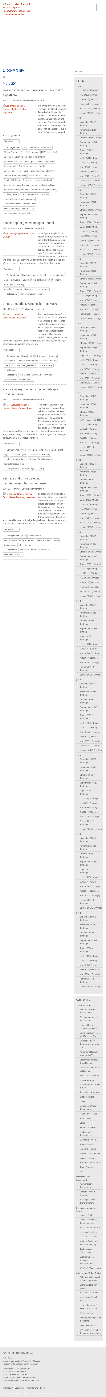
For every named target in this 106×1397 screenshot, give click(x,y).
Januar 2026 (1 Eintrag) (90, 113)
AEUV (24, 147)
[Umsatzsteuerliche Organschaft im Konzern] (19, 324)
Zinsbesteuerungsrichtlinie (44, 190)
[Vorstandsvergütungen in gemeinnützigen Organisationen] (19, 415)
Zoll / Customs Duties (89, 1075)
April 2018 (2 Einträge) (89, 658)
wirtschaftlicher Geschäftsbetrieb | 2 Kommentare (26, 289)
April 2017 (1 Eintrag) (89, 737)
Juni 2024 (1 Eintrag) (89, 231)
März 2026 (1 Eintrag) (89, 104)
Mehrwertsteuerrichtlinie (15, 176)
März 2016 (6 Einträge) (90, 817)
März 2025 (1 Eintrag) (89, 176)
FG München (41, 356)
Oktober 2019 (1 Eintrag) (91, 552)
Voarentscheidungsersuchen (17, 190)
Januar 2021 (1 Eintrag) (90, 455)
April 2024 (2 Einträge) (89, 240)
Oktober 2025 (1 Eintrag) (91, 138)
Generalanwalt (10, 166)
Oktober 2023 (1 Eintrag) (91, 279)
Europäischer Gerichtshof (33, 157)
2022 (78, 323)
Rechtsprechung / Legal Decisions (19, 208)
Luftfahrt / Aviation (88, 1237)
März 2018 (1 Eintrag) (89, 662)
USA (82, 1172)
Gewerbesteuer (26, 166)
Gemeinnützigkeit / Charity (32, 294)
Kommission (40, 166)
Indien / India (85, 1118)
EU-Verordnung (32, 152)
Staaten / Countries (85, 1081)
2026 (78, 86)
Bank (24, 356)
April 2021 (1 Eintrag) (89, 438)
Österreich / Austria (89, 1140)
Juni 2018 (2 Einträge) (89, 649)
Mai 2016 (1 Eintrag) (89, 807)
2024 (78, 190)
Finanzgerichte (34, 536)
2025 (78, 118)
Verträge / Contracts (89, 1325)
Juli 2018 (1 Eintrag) (88, 644)
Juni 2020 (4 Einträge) (89, 504)
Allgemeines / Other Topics (88, 1273)
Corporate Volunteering (32, 450)
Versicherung (9, 370)
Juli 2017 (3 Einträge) (89, 723)
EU (22, 152)
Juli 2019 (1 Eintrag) (88, 569)
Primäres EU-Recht (12, 180)
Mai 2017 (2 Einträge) (89, 732)
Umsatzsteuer (46, 365)
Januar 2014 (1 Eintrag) (90, 987)
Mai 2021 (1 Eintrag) (89, 433)
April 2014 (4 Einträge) (89, 970)
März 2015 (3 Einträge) (90, 895)
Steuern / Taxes (83, 1005)
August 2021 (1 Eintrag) (90, 420)
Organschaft (9, 365)
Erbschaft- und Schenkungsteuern (19, 199)
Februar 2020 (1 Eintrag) (90, 522)
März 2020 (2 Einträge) (90, 518)
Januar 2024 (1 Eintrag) (90, 254)
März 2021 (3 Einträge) (90, 442)
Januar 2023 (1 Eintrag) (90, 318)
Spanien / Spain (87, 1158)
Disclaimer (19, 1388)
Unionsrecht (9, 185)
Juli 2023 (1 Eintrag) (88, 296)
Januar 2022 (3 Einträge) (91, 387)
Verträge (29, 545)
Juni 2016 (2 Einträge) (89, 803)
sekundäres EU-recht (44, 180)
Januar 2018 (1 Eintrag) (90, 675)
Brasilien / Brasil (87, 1097)
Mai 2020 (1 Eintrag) (89, 509)
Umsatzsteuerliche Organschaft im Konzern (31, 304)
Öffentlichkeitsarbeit (40, 280)
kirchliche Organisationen (15, 459)
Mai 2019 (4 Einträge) (89, 578)
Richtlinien (27, 180)
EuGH (55, 152)
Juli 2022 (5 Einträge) (89, 360)
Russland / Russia (88, 1149)
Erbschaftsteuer (11, 152)
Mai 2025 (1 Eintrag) (89, 167)
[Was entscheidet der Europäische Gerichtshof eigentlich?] (19, 116)
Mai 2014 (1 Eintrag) (89, 965)
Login (42, 1388)
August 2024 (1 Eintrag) (90, 222)
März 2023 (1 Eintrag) (89, 309)
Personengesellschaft (27, 365)
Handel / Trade (86, 1215)
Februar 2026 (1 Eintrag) (90, 108)
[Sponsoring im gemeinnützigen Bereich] (19, 244)
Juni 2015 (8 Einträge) (89, 882)
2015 (78, 834)
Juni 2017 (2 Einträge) (89, 727)
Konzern (53, 356)
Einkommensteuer (43, 147)
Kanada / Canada (87, 1127)
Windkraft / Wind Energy (90, 1268)
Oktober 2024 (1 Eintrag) (91, 210)
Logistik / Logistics (88, 1232)
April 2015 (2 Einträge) (89, 891)
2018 (78, 601)
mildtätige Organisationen (40, 459)
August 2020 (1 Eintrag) (90, 495)
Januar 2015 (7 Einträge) (91, 908)
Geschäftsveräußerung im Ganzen (19, 540)
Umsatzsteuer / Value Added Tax (19, 213)
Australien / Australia (89, 1092)
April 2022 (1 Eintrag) (89, 374)
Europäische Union (12, 157)
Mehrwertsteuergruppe (28, 361)
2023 (78, 259)
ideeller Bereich (39, 275)
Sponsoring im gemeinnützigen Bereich (29, 223)
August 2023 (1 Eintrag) (90, 291)
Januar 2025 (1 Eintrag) (90, 185)
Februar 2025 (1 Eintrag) (90, 181)
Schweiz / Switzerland (90, 1153)
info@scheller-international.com (23, 1377)
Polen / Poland (86, 1144)
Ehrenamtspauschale (55, 450)
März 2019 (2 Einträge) (90, 587)
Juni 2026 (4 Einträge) (89, 90)
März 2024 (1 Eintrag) (89, 245)
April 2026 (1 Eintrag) (89, 99)
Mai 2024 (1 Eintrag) (89, 236)
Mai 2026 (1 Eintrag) (89, 95)
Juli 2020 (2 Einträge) (89, 500)
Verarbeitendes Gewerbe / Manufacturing (87, 1260)
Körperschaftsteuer (12, 171)
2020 (78, 460)
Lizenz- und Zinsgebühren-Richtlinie (39, 171)
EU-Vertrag (46, 152)
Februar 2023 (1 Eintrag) (90, 314)
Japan (82, 1123)
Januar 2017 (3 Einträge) (91, 750)
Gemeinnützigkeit (18, 454)
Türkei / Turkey (86, 1167)
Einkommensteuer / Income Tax (34, 194)
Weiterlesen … (12, 141)
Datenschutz (32, 1388)
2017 (78, 680)
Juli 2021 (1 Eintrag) (88, 424)
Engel (6, 454)
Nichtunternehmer (49, 361)
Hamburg (26, 275)
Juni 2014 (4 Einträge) (89, 961)
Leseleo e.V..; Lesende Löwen (16, 280)
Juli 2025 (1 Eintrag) (88, 158)
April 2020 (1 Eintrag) (89, 513)
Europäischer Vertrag (13, 161)
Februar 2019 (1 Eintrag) (90, 591)
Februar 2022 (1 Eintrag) (90, 383)
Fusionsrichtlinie (46, 161)
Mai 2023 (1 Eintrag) (89, 300)
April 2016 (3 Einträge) (89, 812)
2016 (78, 755)
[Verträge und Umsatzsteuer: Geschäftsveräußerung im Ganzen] (19, 504)
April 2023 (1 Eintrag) (89, 305)
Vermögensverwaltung (14, 284)
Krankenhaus (9, 361)
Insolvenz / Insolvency (89, 1293)
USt (20, 545)
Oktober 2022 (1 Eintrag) (91, 343)
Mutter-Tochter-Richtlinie (39, 176)
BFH (31, 147)
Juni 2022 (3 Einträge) (89, 365)
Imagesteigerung (56, 275)
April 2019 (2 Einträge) (89, 582)
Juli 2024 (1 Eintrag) (88, 227)
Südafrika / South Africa (90, 1162)
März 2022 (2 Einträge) (90, 378)
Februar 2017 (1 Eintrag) (90, 746)
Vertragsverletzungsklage (43, 185)
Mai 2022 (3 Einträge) (89, 369)
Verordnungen (23, 185)
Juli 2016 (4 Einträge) (89, 798)
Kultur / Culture (86, 1313)
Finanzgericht (31, 161)
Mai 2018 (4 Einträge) (89, 653)
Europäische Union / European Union (20, 204)
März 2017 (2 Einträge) (90, 741)
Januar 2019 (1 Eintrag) (90, 596)
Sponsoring (57, 280)
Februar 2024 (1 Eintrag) (90, 249)
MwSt (56, 540)
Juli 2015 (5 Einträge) (89, 877)
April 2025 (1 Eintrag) (89, 172)
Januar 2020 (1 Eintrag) (90, 527)
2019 (78, 532)
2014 (78, 913)
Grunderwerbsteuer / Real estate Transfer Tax (89, 1044)
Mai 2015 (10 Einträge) (90, 886)
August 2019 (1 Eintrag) (90, 564)
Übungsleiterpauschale (14, 464)
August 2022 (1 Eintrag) (90, 355)
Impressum (8, 1388)
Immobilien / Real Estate (91, 1227)
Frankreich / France (88, 1114)
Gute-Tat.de (34, 454)
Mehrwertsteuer (44, 540)
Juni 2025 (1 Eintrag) (89, 162)
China (82, 1101)
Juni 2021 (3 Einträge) (89, 429)
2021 (78, 392)
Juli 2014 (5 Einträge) (89, 956)
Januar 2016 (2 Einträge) (91, 829)
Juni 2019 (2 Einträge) (89, 573)
